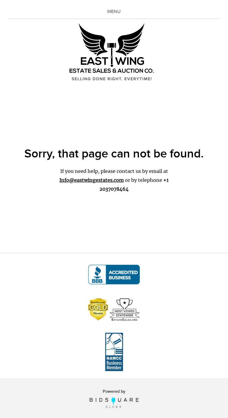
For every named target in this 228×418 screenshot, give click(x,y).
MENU (114, 12)
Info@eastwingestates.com (91, 180)
